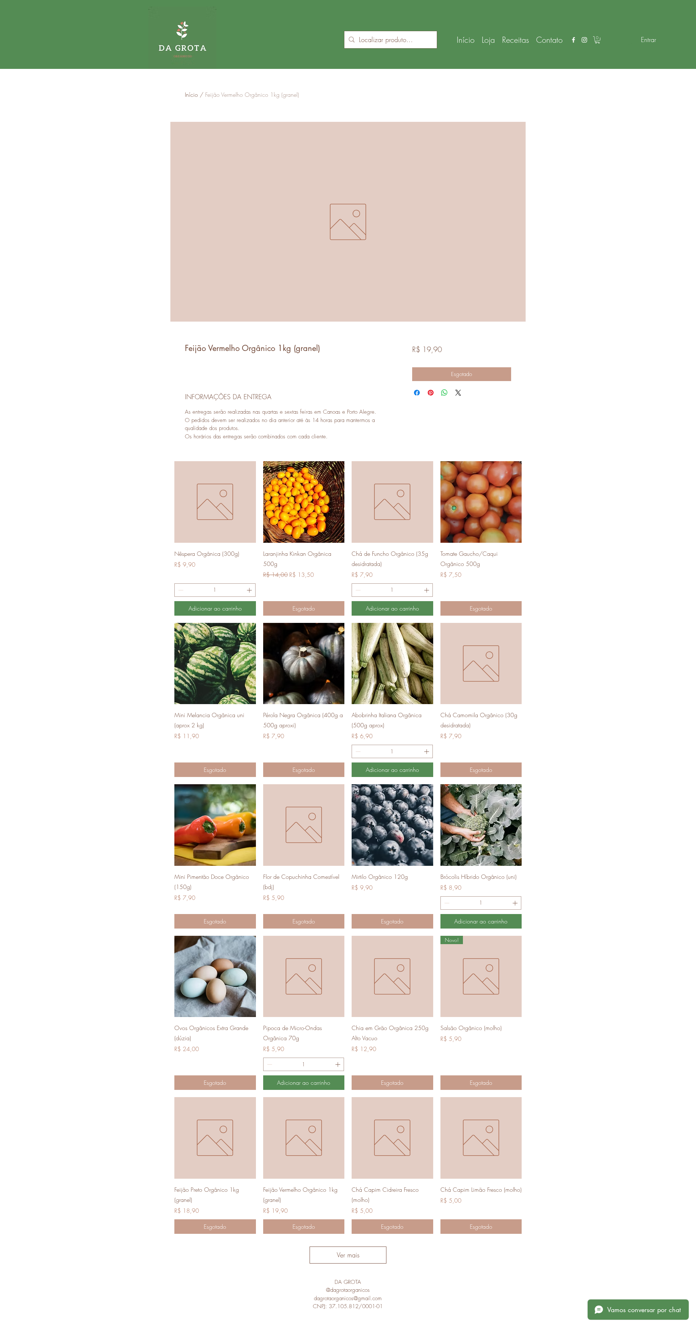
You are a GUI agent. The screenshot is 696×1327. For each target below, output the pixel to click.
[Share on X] (458, 392)
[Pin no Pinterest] (430, 392)
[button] (597, 40)
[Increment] (249, 590)
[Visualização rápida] (215, 502)
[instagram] (584, 40)
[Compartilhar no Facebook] (417, 392)
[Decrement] (180, 590)
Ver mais (348, 1254)
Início (191, 95)
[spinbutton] (215, 590)
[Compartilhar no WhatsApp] (444, 392)
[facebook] (573, 40)
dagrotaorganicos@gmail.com (348, 1298)
